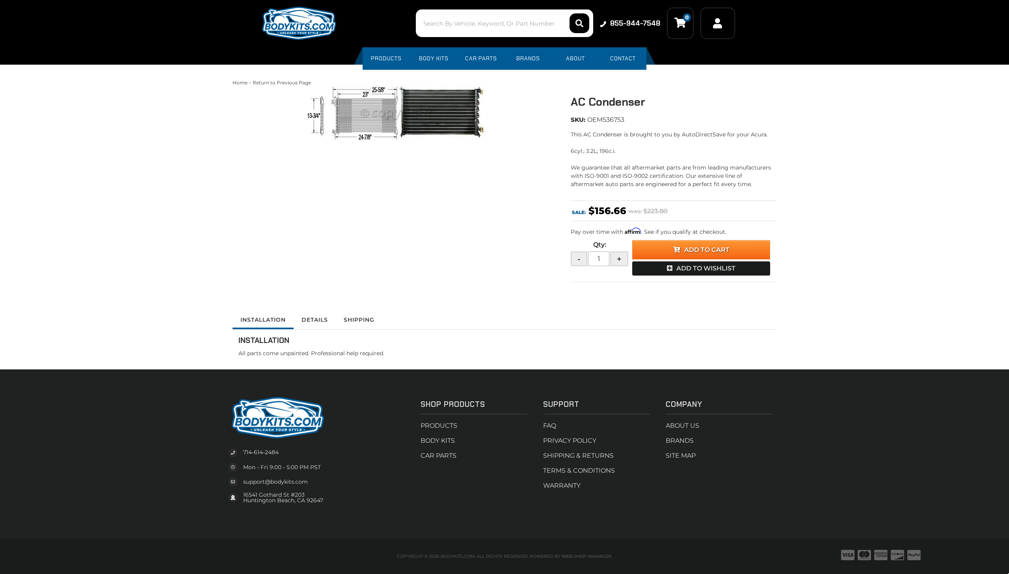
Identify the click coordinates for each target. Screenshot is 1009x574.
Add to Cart (707, 249)
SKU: (578, 119)
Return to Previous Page (282, 83)
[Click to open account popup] (717, 23)
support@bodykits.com (275, 482)
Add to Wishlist (705, 268)
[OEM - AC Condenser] (396, 113)
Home (240, 83)
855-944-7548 (635, 23)
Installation (263, 319)
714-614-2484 (261, 452)
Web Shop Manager (586, 556)
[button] (504, 23)
